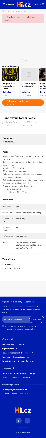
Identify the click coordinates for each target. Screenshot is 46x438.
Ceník (21, 344)
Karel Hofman (10, 141)
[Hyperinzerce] (24, 4)
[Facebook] (19, 421)
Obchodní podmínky (10, 377)
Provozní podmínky (21, 357)
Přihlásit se (37, 4)
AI (32, 353)
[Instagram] (27, 421)
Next (26, 60)
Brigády (26, 11)
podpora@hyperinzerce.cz (16, 389)
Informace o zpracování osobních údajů (18, 373)
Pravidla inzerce (8, 361)
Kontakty (26, 377)
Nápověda (6, 357)
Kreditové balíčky (9, 344)
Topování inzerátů (9, 348)
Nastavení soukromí (26, 361)
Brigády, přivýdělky (14, 11)
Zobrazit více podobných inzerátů (18, 103)
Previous (20, 60)
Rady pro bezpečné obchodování (15, 353)
